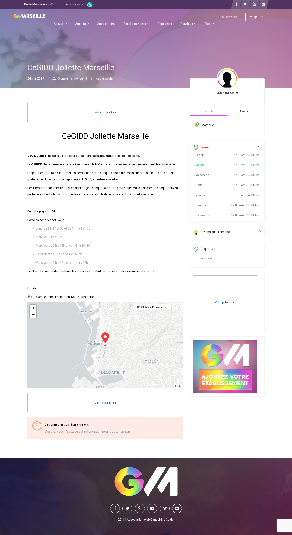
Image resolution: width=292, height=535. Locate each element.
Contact (246, 111)
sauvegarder (105, 78)
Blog (208, 23)
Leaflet (178, 386)
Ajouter (258, 17)
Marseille (208, 125)
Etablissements (135, 23)
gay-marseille (227, 92)
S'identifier (229, 17)
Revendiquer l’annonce (216, 232)
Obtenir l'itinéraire (153, 307)
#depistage (204, 258)
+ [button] (33, 308)
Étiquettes (208, 249)
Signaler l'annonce (70, 78)
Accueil (59, 23)
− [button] (33, 314)
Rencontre (165, 23)
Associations (106, 23)
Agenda (80, 23)
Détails (209, 111)
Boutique (187, 23)
